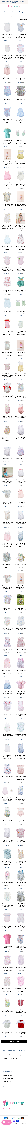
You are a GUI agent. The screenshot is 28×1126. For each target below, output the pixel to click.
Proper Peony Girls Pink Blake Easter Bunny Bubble (20, 417)
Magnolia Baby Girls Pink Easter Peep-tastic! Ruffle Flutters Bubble (7, 969)
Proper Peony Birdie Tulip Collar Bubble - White (20, 439)
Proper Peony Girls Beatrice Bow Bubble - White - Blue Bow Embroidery (7, 461)
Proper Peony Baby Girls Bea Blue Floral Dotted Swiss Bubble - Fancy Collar (20, 757)
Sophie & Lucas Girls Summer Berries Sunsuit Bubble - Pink (20, 502)
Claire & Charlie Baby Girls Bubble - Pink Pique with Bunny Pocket (7, 375)
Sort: (8, 16)
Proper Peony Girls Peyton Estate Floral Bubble (7, 820)
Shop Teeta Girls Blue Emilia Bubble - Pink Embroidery (7, 121)
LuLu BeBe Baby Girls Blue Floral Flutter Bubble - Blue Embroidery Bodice (21, 906)
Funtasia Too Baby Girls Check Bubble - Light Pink (7, 184)
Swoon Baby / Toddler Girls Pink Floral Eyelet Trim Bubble (7, 439)
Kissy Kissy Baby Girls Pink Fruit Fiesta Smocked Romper (7, 672)
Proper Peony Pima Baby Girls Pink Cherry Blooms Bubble (7, 417)
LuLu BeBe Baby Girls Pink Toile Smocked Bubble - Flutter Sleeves (20, 651)
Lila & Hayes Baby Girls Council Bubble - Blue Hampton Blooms (20, 735)
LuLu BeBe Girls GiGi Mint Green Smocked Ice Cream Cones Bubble (20, 290)
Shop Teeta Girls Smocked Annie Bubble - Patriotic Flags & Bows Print (20, 948)
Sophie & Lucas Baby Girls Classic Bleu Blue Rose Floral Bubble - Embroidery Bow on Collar (21, 185)
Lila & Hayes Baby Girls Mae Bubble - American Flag (7, 290)
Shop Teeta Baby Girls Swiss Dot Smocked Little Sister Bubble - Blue (7, 503)
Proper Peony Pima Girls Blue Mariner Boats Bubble (20, 545)
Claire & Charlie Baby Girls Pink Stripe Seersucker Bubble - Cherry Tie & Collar (21, 270)
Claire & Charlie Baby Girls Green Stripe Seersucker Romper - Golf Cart (21, 312)
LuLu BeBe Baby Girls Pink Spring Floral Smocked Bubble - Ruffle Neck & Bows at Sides (20, 100)
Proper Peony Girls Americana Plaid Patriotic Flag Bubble (21, 460)
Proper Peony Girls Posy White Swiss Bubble (20, 522)
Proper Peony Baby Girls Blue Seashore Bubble (7, 692)
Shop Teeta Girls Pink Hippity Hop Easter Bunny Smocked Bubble (20, 396)
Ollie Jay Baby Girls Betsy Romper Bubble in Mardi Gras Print (20, 227)
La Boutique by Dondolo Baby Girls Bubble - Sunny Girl (20, 587)
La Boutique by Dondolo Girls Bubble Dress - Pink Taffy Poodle (20, 354)
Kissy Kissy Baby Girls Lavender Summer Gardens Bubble (21, 969)
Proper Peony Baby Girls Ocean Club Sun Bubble (7, 1010)
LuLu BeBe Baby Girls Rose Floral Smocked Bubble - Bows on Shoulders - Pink (21, 673)
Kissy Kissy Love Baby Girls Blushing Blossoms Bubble (20, 863)
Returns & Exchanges (8, 1078)
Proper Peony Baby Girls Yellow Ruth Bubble (20, 162)
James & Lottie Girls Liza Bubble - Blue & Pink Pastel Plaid (7, 99)
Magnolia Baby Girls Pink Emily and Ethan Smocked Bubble (20, 820)
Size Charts (5, 1096)
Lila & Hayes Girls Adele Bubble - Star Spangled (7, 777)
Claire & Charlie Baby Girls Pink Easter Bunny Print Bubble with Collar (7, 269)
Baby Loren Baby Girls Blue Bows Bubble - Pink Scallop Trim (20, 57)
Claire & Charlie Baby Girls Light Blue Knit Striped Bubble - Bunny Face (20, 36)
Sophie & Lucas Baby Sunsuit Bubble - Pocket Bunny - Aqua (7, 248)
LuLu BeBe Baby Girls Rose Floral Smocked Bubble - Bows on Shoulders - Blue (21, 885)
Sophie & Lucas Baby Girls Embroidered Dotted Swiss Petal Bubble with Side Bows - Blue (7, 312)
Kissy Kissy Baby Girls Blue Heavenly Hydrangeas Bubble (21, 630)
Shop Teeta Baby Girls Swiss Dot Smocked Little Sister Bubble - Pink (7, 587)
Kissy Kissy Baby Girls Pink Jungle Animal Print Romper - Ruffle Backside (20, 927)
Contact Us (5, 1093)
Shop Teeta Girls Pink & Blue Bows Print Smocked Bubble (7, 354)
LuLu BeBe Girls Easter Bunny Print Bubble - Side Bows (20, 566)
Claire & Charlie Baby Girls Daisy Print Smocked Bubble (21, 333)
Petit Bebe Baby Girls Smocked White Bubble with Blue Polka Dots (7, 36)
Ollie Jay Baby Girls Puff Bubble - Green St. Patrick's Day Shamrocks (20, 608)
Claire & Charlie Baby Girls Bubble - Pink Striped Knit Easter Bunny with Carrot (21, 842)
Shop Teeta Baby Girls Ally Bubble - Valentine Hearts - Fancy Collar (7, 714)
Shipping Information (8, 1075)
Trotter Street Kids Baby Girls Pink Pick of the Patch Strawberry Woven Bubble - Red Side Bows (7, 397)
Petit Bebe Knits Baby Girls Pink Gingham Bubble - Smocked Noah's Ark (7, 800)
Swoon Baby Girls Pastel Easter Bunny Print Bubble (7, 630)
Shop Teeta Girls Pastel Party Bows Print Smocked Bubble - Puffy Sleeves (7, 609)
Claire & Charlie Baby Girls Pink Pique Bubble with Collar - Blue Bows (7, 926)
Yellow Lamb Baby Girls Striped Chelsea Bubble (20, 374)
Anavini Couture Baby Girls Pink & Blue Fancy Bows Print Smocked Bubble (7, 58)
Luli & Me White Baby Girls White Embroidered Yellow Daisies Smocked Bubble (7, 227)
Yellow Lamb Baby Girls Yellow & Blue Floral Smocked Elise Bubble (7, 205)
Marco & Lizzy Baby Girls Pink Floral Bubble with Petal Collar (7, 566)
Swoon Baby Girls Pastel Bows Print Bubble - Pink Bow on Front (7, 884)
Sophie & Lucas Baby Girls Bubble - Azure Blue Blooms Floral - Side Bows (7, 906)
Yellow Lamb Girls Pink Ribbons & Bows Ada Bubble (21, 714)
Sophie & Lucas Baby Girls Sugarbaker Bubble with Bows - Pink (7, 545)
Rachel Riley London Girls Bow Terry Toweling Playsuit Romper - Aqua (7, 142)
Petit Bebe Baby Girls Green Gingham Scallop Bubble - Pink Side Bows (20, 142)
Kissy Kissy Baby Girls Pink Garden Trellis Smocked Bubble (7, 990)
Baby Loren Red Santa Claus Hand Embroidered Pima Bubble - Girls (20, 1032)
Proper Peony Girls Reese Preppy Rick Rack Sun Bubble (20, 481)
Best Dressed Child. (13, 1123)
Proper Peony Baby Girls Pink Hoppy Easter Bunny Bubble (7, 523)
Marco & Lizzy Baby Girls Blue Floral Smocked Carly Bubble (7, 863)
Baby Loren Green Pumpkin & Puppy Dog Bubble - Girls (7, 1032)
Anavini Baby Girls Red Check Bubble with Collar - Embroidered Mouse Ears (20, 1012)
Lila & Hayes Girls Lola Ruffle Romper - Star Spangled (7, 651)
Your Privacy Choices (8, 1081)
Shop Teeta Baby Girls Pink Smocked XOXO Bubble (21, 693)
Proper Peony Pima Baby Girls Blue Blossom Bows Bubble (20, 799)
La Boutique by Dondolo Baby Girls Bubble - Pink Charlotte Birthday (7, 163)
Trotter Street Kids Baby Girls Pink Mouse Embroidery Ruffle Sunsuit (7, 333)
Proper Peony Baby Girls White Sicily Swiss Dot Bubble (7, 842)
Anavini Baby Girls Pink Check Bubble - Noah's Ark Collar (20, 78)
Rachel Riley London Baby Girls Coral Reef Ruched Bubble (7, 481)
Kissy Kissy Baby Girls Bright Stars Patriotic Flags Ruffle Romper (21, 248)
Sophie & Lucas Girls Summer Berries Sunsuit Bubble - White (7, 735)
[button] (2, 6)
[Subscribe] (23, 1065)
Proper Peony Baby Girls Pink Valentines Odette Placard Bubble (20, 778)
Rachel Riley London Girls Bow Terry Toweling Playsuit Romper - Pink (7, 948)
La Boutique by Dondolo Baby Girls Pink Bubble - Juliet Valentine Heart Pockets (20, 206)
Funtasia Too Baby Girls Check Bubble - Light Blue (20, 121)
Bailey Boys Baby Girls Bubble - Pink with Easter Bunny (7, 78)
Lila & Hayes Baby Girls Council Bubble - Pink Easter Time (20, 990)
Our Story (5, 1090)
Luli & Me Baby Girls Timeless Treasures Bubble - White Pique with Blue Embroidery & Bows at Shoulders (7, 758)
